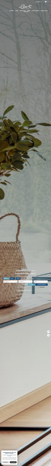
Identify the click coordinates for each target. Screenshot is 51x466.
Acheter (11, 10)
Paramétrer (5, 462)
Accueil (5, 10)
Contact (25, 11)
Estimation (23, 10)
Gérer (28, 10)
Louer (16, 10)
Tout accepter (13, 462)
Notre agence (35, 10)
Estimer (18, 278)
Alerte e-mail (44, 10)
